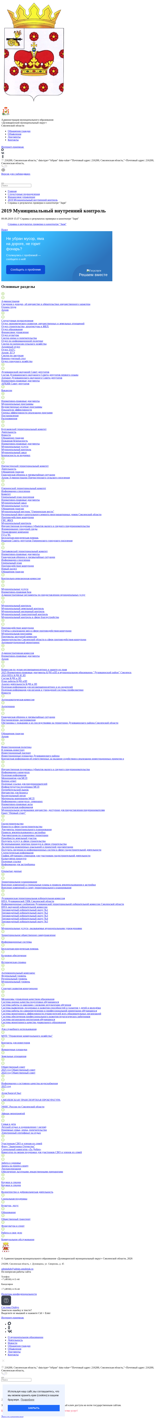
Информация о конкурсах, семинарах (22, 801)
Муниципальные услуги (14, 446)
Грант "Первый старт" (13, 813)
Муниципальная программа (16, 633)
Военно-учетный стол (13, 358)
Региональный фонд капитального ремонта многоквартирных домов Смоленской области (51, 514)
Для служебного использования (18, 1029)
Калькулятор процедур (13, 858)
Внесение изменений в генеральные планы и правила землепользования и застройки (48, 884)
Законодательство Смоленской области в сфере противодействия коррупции (43, 639)
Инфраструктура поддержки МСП (20, 786)
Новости (6, 435)
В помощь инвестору (13, 750)
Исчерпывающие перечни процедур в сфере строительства (34, 844)
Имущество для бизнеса (14, 792)
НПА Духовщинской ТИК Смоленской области (27, 901)
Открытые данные (11, 871)
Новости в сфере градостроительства (21, 826)
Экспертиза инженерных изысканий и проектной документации (37, 847)
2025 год (6, 1086)
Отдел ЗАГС (8, 349)
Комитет (6, 494)
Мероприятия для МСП (14, 778)
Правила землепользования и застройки (23, 832)
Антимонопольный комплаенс (18, 973)
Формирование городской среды (19, 529)
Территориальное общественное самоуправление (28, 935)
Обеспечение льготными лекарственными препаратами (32, 1171)
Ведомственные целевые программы (21, 406)
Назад (4, 229)
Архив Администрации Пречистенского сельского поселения (35, 477)
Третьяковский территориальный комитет (24, 551)
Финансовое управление (15, 332)
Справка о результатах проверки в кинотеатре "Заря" (37, 224)
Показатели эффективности (16, 409)
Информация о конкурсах (15, 772)
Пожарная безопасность (14, 440)
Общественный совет (13, 1067)
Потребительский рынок (15, 789)
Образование (8, 1212)
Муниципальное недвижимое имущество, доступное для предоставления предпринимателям (53, 810)
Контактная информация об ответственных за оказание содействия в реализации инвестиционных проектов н (62, 758)
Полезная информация (13, 775)
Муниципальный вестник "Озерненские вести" (27, 511)
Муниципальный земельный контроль (22, 608)
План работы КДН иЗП (14, 681)
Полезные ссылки (11, 861)
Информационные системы (16, 942)
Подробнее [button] (27, 1399)
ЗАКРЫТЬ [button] (33, 1408)
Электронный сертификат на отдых (21, 1132)
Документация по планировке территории (24, 835)
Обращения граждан (19, 131)
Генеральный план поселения (17, 497)
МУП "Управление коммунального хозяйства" (27, 1036)
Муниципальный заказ (14, 452)
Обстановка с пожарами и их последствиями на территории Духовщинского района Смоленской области (59, 722)
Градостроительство (12, 823)
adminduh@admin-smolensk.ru (17, 1268)
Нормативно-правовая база (16, 592)
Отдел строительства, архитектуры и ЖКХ (25, 326)
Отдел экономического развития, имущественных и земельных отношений (42, 323)
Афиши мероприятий (13, 1113)
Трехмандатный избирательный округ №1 (24, 910)
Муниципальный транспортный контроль (24, 614)
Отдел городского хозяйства (16, 361)
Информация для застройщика (18, 864)
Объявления (14, 134)
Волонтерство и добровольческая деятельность (27, 1192)
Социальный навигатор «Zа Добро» (21, 1149)
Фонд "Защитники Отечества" (18, 1146)
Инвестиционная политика (16, 747)
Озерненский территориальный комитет (23, 488)
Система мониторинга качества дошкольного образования (33, 1022)
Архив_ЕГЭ (8, 352)
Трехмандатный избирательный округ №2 (24, 912)
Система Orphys (10, 1307)
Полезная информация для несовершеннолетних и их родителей (37, 687)
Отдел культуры (10, 335)
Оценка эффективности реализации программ (27, 412)
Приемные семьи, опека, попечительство (24, 1130)
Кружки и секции (11, 1182)
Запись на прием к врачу (15, 1165)
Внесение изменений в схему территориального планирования (36, 887)
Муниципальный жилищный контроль (22, 611)
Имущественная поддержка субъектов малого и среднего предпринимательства (45, 526)
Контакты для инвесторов (15, 1042)
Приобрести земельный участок (19, 838)
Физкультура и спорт (12, 1226)
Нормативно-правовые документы (20, 380)
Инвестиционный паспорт (16, 753)
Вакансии (6, 390)
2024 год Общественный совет (18, 1072)
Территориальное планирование (19, 881)
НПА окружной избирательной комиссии (24, 907)
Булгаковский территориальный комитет (24, 429)
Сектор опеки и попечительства (19, 338)
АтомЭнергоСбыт (11, 1093)
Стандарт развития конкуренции (19, 988)
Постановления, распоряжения (18, 720)
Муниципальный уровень (15, 981)
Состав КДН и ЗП (11, 678)
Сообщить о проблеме (26, 269)
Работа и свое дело (11, 1232)
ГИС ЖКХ (7, 520)
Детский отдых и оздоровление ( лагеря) (23, 1127)
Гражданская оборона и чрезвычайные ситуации (28, 474)
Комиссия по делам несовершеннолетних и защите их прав (34, 669)
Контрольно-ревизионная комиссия (21, 578)
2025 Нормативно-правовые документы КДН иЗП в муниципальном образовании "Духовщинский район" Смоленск (66, 672)
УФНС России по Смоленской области (22, 1106)
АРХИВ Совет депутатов (15, 383)
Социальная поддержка (14, 1198)
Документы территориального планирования (26, 829)
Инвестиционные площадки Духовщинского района (30, 755)
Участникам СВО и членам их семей (21, 1143)
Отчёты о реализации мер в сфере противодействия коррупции (36, 630)
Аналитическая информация (17, 807)
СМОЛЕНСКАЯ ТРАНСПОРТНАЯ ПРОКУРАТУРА (30, 1099)
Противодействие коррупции (17, 517)
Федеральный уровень (13, 975)
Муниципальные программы (17, 404)
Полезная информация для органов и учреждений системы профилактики (42, 689)
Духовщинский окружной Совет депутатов (25, 372)
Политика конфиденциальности (19, 1294)
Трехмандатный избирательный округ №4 (24, 918)
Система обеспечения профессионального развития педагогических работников (45, 1016)
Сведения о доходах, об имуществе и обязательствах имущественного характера (45, 304)
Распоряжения (9, 418)
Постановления (9, 415)
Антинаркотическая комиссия (17, 699)
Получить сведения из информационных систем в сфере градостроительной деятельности (51, 849)
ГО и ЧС (6, 534)
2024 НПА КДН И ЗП (13, 675)
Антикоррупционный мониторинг (20, 642)
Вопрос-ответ (8, 781)
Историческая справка (13, 962)
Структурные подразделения (17, 320)
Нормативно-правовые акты (17, 804)
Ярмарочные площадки (14, 1049)
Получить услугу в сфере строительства (23, 841)
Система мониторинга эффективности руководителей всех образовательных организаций (51, 1013)
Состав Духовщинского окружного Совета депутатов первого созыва (39, 374)
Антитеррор (8, 706)
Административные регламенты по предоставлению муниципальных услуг (43, 595)
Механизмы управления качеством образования (27, 999)
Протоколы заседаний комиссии (19, 636)
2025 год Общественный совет (18, 1069)
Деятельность (8, 432)
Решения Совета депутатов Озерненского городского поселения (36, 540)
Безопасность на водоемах (15, 455)
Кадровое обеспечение (13, 955)
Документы (14, 137)
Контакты (13, 139)
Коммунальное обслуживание (17, 1239)
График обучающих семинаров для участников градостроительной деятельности (45, 855)
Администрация (10, 301)
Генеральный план (11, 563)
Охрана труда (8, 307)
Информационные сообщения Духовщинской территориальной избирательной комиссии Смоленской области (62, 904)
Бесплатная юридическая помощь (19, 537)
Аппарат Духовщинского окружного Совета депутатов (31, 377)
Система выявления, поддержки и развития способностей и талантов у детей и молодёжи (51, 1007)
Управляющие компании (15, 532)
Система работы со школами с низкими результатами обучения (36, 1005)
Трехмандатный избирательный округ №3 (24, 915)
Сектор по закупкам (12, 355)
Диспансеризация (11, 1168)
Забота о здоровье (11, 1162)
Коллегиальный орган (13, 795)
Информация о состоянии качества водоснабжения (29, 1083)
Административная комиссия (17, 653)
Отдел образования (12, 329)
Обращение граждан (12, 437)
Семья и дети (8, 1124)
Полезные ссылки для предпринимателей (24, 784)
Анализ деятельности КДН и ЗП (19, 684)
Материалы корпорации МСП (18, 798)
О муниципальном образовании (25, 1337)
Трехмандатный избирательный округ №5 (24, 921)
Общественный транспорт (15, 1219)
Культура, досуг (10, 1205)
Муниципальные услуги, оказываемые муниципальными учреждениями (41, 928)
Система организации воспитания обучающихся (28, 1019)
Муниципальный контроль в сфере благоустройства (30, 617)
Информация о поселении (15, 491)
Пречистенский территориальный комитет (25, 466)
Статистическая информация (17, 852)
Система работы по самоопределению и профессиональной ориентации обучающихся (49, 1010)
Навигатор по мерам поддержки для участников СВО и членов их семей (41, 1152)
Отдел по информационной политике (22, 341)
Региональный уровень (14, 978)
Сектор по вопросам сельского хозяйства (24, 343)
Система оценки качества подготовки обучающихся (30, 1002)
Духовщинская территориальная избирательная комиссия (33, 898)
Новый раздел (9, 568)
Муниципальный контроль (16, 449)
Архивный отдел (10, 346)
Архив (5, 310)
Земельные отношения (13, 1056)
